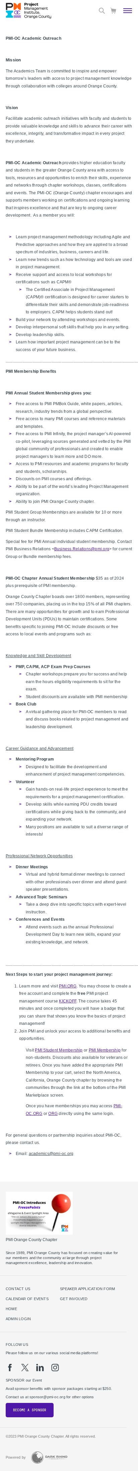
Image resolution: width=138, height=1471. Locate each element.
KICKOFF (67, 1001)
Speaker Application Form (87, 1289)
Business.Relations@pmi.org (81, 549)
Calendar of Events (27, 1299)
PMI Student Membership (58, 1050)
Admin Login (18, 1319)
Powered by (16, 1457)
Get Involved (74, 1299)
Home (11, 1309)
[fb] (10, 1367)
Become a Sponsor (29, 1410)
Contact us (18, 1289)
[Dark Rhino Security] (49, 1457)
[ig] (55, 1367)
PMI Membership (105, 1050)
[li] (40, 1367)
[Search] (102, 10)
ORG (53, 1113)
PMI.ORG (68, 986)
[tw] (25, 1367)
